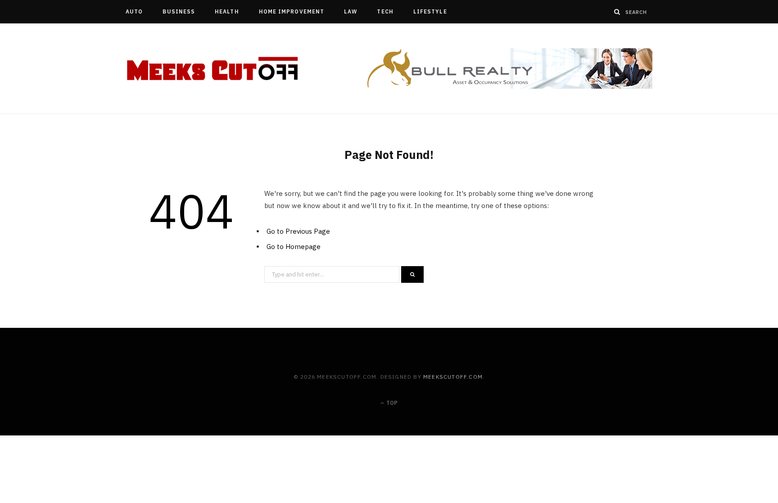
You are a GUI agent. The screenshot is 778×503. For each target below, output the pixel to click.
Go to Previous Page (298, 231)
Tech (385, 11)
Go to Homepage (294, 246)
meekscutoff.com (453, 376)
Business (179, 11)
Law (350, 11)
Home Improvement (291, 11)
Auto (134, 11)
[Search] (617, 12)
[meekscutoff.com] (213, 69)
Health (227, 11)
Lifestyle (430, 11)
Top (391, 402)
